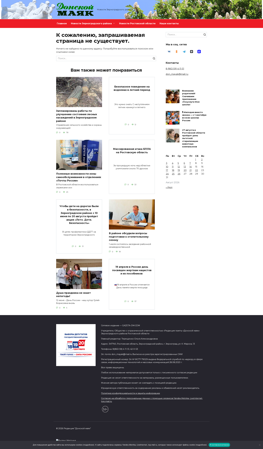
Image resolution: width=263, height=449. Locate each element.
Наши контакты (169, 23)
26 (179, 174)
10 (167, 166)
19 (179, 170)
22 (196, 170)
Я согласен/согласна (219, 445)
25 (173, 174)
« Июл (169, 187)
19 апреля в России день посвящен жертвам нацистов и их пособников (131, 270)
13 (185, 166)
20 (185, 170)
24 (167, 174)
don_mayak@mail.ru (177, 74)
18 (173, 170)
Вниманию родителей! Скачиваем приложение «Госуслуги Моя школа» (190, 98)
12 (179, 166)
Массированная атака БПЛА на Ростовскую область (132, 150)
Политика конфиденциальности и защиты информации (130, 393)
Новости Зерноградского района (91, 23)
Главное (62, 23)
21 (190, 170)
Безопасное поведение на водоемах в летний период (132, 88)
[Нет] (259, 445)
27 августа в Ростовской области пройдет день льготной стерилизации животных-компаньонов (193, 138)
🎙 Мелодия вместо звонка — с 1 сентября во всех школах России (194, 116)
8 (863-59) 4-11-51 (175, 68)
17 (167, 170)
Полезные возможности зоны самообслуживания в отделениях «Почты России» (78, 177)
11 (173, 166)
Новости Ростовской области (137, 23)
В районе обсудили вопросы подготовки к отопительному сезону (129, 236)
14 (190, 166)
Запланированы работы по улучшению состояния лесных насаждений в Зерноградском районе (76, 115)
